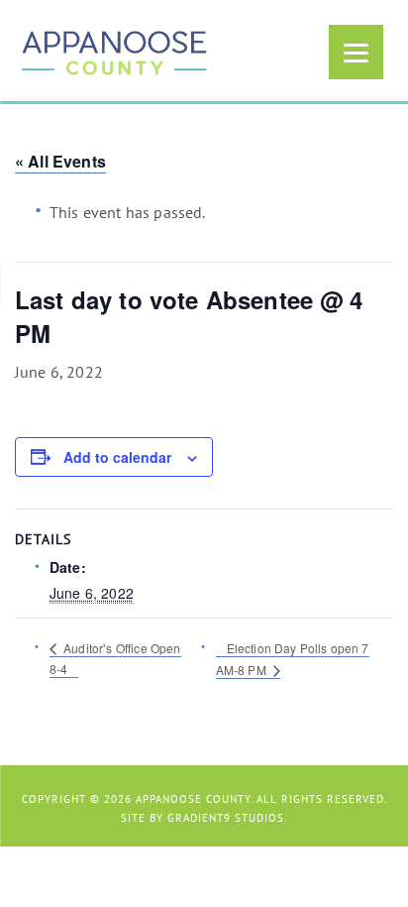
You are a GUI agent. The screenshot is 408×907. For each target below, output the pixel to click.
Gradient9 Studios (225, 818)
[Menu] (356, 52)
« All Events (60, 161)
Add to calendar (117, 457)
